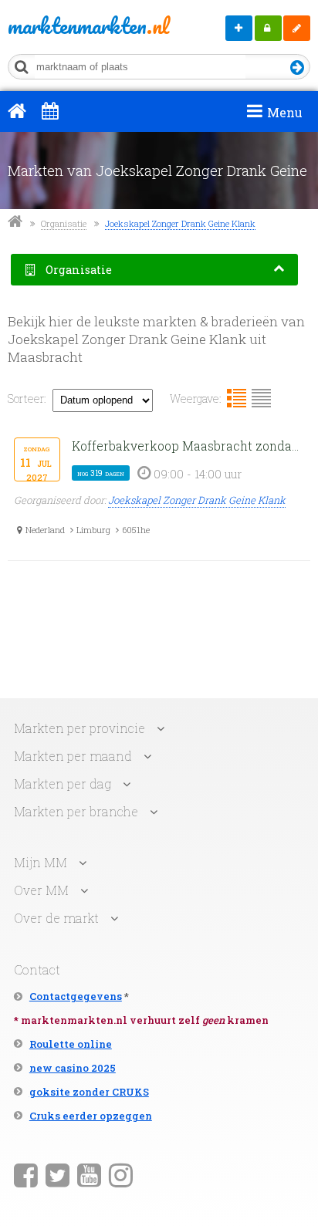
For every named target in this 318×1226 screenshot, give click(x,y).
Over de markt (56, 918)
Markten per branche (76, 811)
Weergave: (196, 398)
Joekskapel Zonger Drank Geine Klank (180, 223)
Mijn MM (268, 28)
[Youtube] (89, 1174)
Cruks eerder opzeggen (90, 1116)
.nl (68, 25)
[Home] (17, 110)
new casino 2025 (72, 1068)
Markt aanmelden (238, 28)
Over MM (41, 890)
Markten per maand (73, 756)
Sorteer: (27, 398)
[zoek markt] (298, 68)
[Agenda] (50, 110)
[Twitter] (57, 1174)
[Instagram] (121, 1174)
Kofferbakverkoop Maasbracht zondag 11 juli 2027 (188, 445)
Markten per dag (62, 783)
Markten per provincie (79, 728)
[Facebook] (26, 1174)
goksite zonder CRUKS (89, 1092)
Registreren (296, 28)
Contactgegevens (75, 996)
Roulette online (70, 1044)
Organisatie (63, 223)
